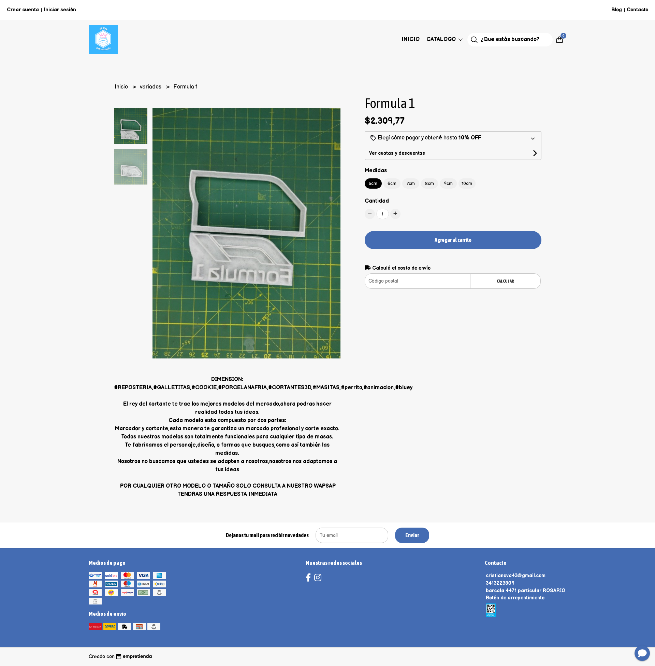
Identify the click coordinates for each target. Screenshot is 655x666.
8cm (429, 183)
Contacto (637, 10)
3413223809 (500, 583)
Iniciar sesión (60, 10)
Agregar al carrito (453, 240)
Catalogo (441, 39)
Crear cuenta (23, 10)
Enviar (412, 535)
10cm (467, 183)
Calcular (505, 281)
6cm (392, 183)
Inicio (411, 39)
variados (151, 87)
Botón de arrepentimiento (515, 598)
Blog (616, 10)
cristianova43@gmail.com (515, 576)
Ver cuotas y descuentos (397, 153)
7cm (411, 183)
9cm (448, 183)
